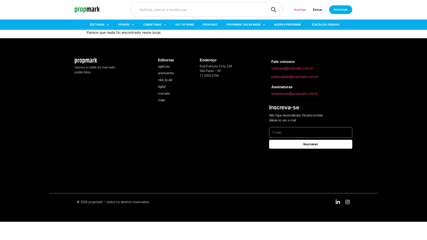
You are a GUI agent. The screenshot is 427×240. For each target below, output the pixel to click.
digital (161, 87)
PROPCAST (210, 24)
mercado (164, 94)
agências (164, 66)
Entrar (317, 10)
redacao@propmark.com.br (292, 68)
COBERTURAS (152, 24)
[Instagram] (347, 202)
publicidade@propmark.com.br (294, 77)
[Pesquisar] (274, 9)
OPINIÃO (123, 24)
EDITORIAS (97, 24)
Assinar (300, 9)
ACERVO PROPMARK (287, 24)
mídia (161, 100)
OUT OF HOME (184, 24)
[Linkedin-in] (337, 202)
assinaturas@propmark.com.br (294, 94)
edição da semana (326, 24)
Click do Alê (165, 80)
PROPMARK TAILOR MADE (243, 24)
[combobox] (201, 9)
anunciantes (166, 73)
